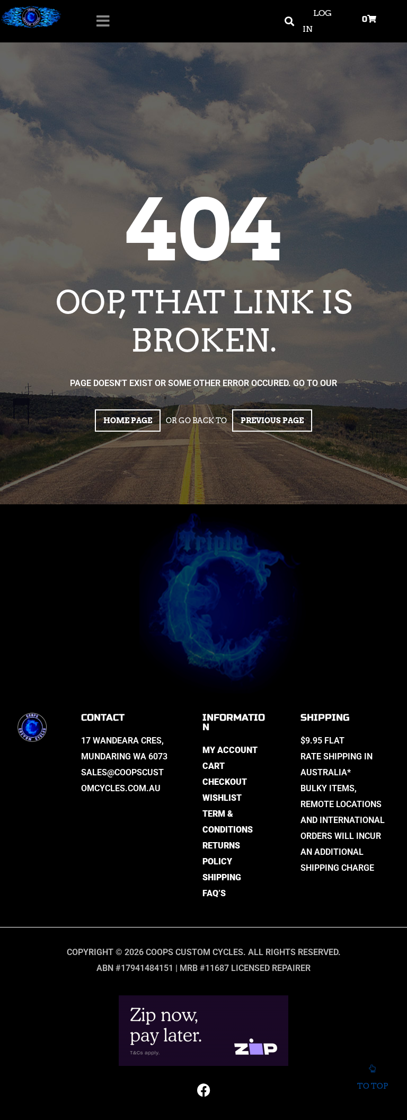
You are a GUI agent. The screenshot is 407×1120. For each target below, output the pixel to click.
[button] (289, 21)
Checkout (224, 782)
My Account (230, 750)
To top (372, 1086)
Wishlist (222, 798)
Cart (213, 766)
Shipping (221, 877)
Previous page (272, 420)
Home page (127, 420)
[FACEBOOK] (203, 1090)
